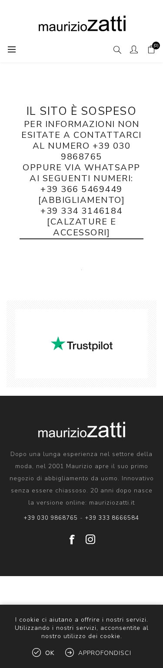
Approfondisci (104, 653)
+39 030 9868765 (51, 518)
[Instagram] (91, 536)
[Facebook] (73, 536)
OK (49, 653)
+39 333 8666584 (112, 518)
